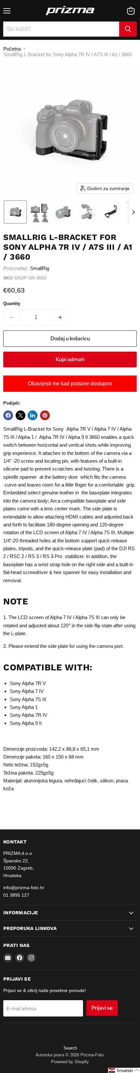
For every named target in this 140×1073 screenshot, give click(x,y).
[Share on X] (20, 415)
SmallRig (39, 268)
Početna (12, 49)
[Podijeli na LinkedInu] (32, 415)
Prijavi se (102, 1008)
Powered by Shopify (70, 1061)
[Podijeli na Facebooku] (8, 415)
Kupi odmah (70, 359)
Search (70, 1048)
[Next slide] (133, 212)
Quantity (11, 303)
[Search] (128, 29)
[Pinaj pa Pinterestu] (45, 415)
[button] (15, 212)
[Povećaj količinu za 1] (61, 317)
